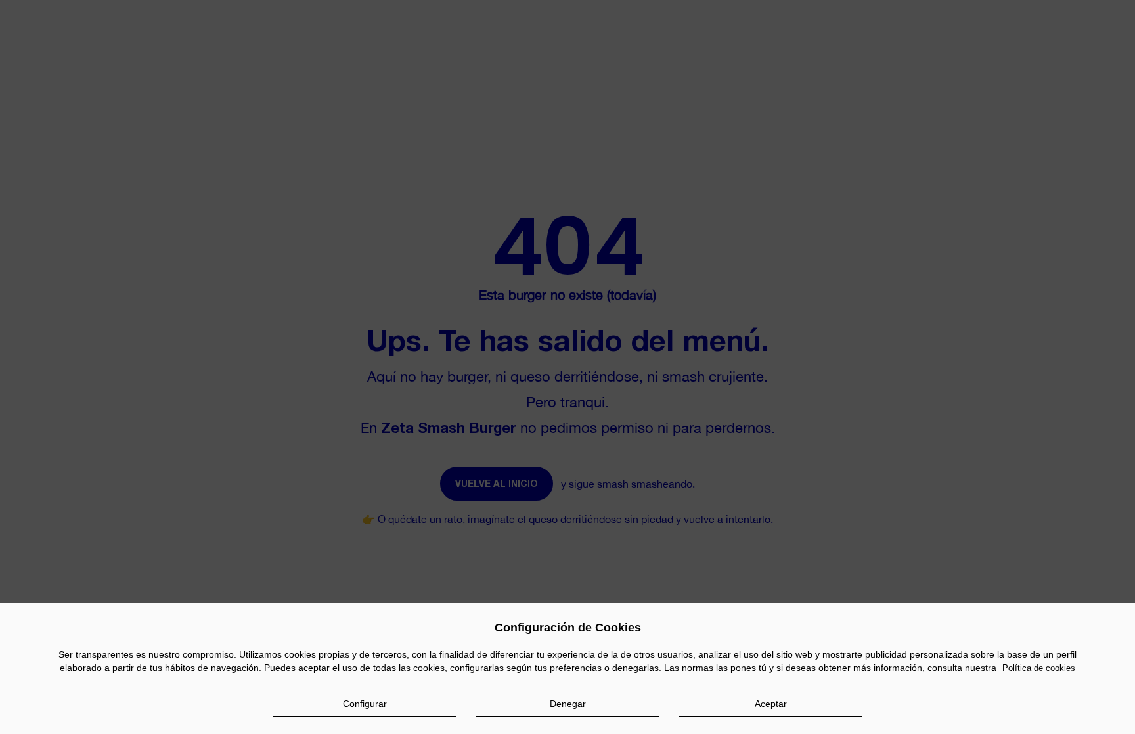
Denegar (568, 704)
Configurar (365, 704)
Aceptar (771, 704)
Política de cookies (1038, 668)
